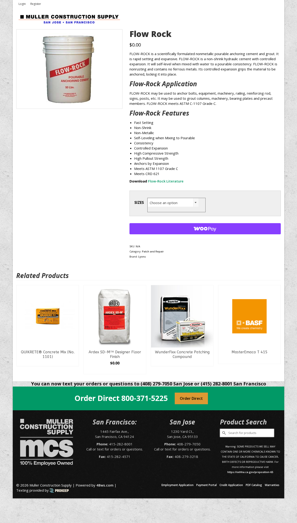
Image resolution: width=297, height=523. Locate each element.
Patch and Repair (153, 251)
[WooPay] (205, 228)
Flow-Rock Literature (166, 181)
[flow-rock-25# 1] (69, 68)
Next (277, 329)
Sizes (139, 202)
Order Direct (191, 398)
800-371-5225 (144, 398)
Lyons (142, 256)
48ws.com (104, 485)
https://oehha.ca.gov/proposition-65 (250, 472)
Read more (117, 362)
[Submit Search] (223, 433)
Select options (50, 370)
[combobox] (173, 202)
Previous (20, 329)
